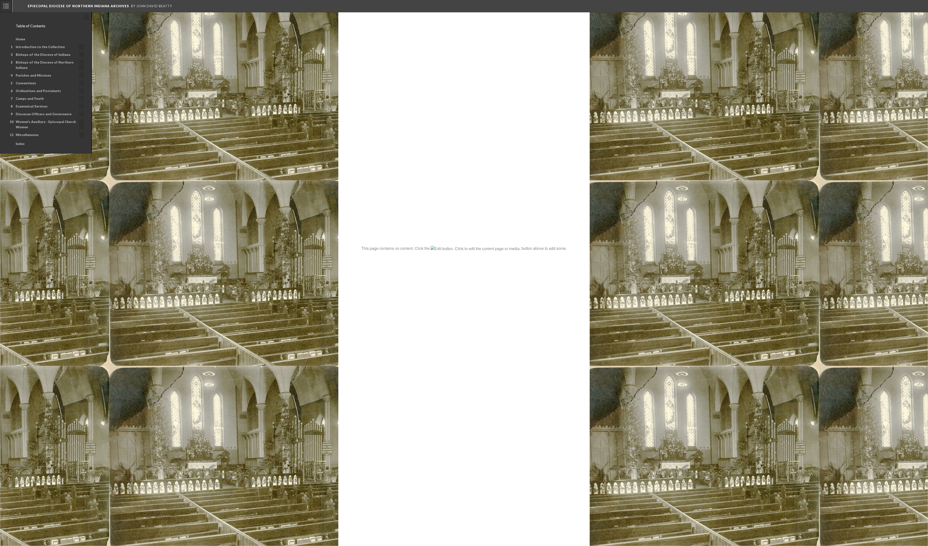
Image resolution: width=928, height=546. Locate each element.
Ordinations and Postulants (38, 91)
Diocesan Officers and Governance (44, 114)
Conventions (26, 83)
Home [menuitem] (20, 39)
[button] (910, 6)
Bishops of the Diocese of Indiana (43, 55)
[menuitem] (6, 6)
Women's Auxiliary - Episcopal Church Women (46, 124)
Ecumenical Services (32, 106)
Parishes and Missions (33, 75)
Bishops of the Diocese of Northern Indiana (44, 65)
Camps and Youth (30, 99)
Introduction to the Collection (40, 47)
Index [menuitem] (20, 144)
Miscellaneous (27, 135)
